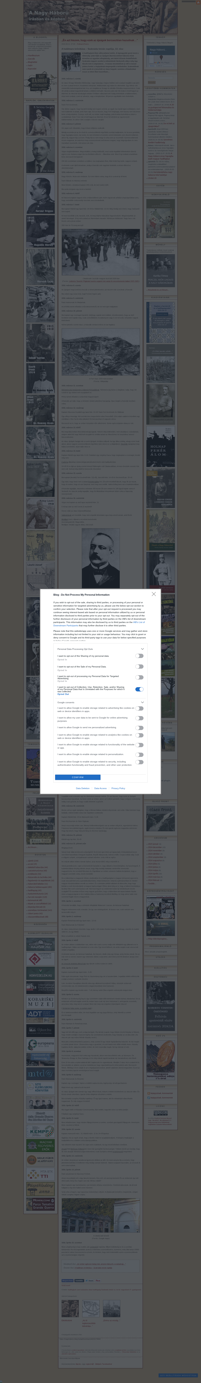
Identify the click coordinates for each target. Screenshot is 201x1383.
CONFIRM (78, 777)
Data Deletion (83, 788)
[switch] (139, 656)
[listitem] (100, 649)
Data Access (100, 788)
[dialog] (100, 691)
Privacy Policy (118, 788)
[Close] (155, 595)
